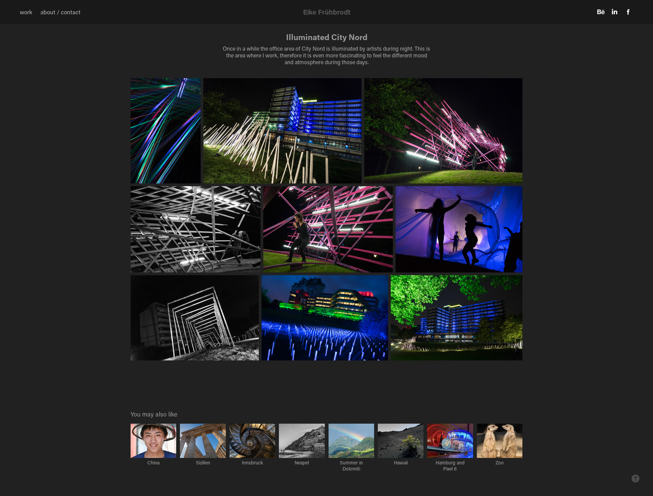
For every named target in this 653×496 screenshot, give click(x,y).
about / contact (60, 12)
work (26, 12)
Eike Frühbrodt (326, 11)
